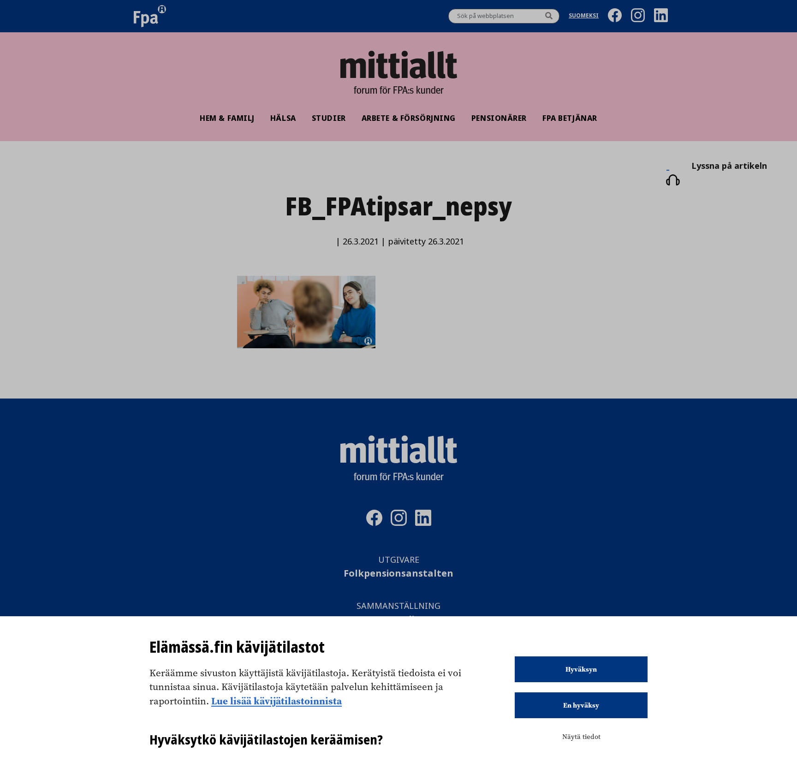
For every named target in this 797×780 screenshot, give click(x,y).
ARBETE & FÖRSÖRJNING (409, 118)
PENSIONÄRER (499, 118)
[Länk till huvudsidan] (398, 64)
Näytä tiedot (581, 736)
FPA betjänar (569, 118)
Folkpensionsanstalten (398, 573)
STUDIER (329, 118)
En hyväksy (581, 705)
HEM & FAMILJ (227, 118)
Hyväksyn (581, 669)
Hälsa (283, 118)
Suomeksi (584, 16)
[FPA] (150, 16)
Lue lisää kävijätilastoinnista (276, 700)
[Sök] (549, 16)
